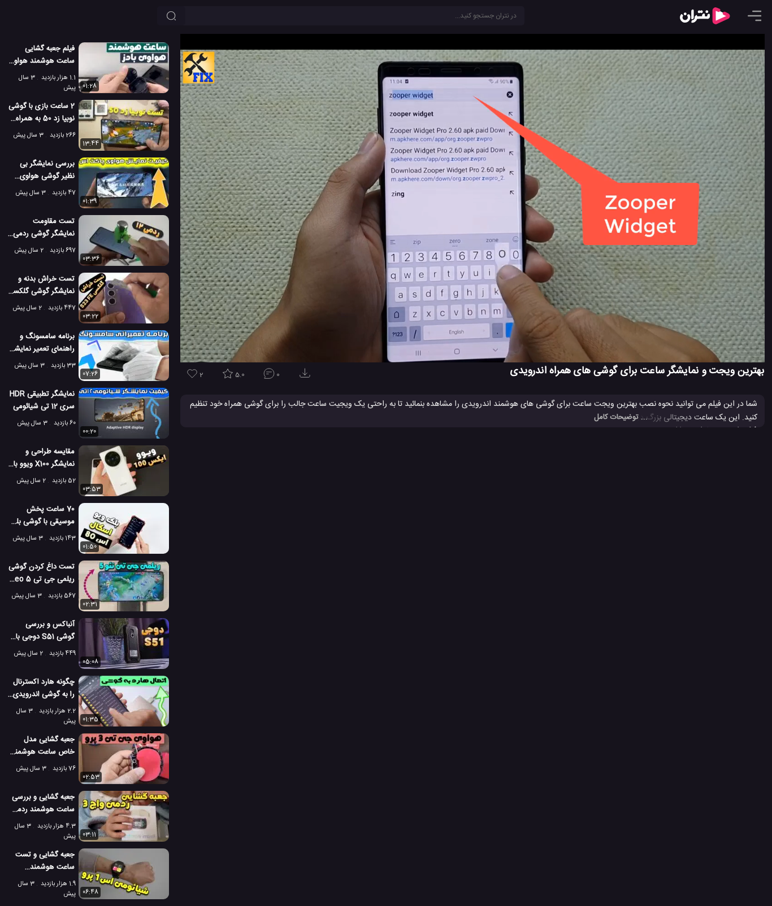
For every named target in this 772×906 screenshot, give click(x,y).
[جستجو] (171, 15)
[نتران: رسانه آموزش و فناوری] (704, 16)
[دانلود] (307, 377)
